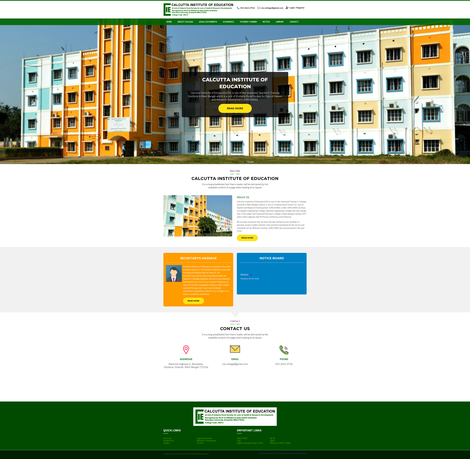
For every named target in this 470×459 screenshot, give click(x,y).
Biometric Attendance (206, 441)
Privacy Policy (279, 453)
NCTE (272, 438)
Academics (228, 22)
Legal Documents (208, 22)
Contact (294, 22)
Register (300, 7)
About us (167, 438)
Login (291, 7)
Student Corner (248, 22)
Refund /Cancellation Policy (296, 453)
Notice (266, 22)
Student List (168, 441)
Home (169, 22)
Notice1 (250, 265)
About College (185, 22)
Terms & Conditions (265, 453)
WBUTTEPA (242, 438)
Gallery (166, 443)
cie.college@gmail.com (272, 8)
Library (280, 22)
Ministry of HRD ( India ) (280, 443)
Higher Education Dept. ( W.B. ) (250, 443)
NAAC (272, 441)
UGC (239, 441)
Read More (235, 108)
